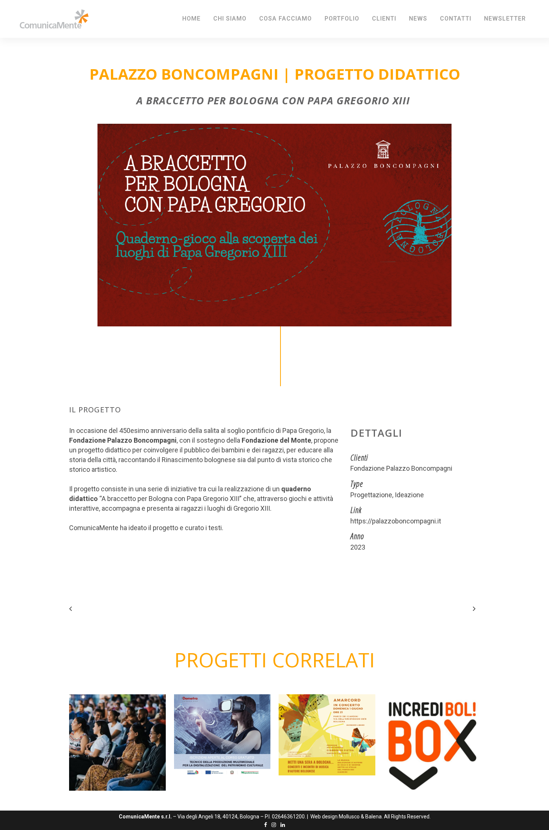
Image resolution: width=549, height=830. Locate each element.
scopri (125, 745)
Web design (324, 817)
